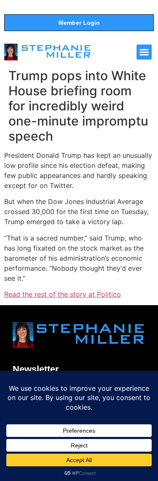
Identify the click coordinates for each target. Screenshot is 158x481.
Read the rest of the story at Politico (62, 294)
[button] (144, 52)
